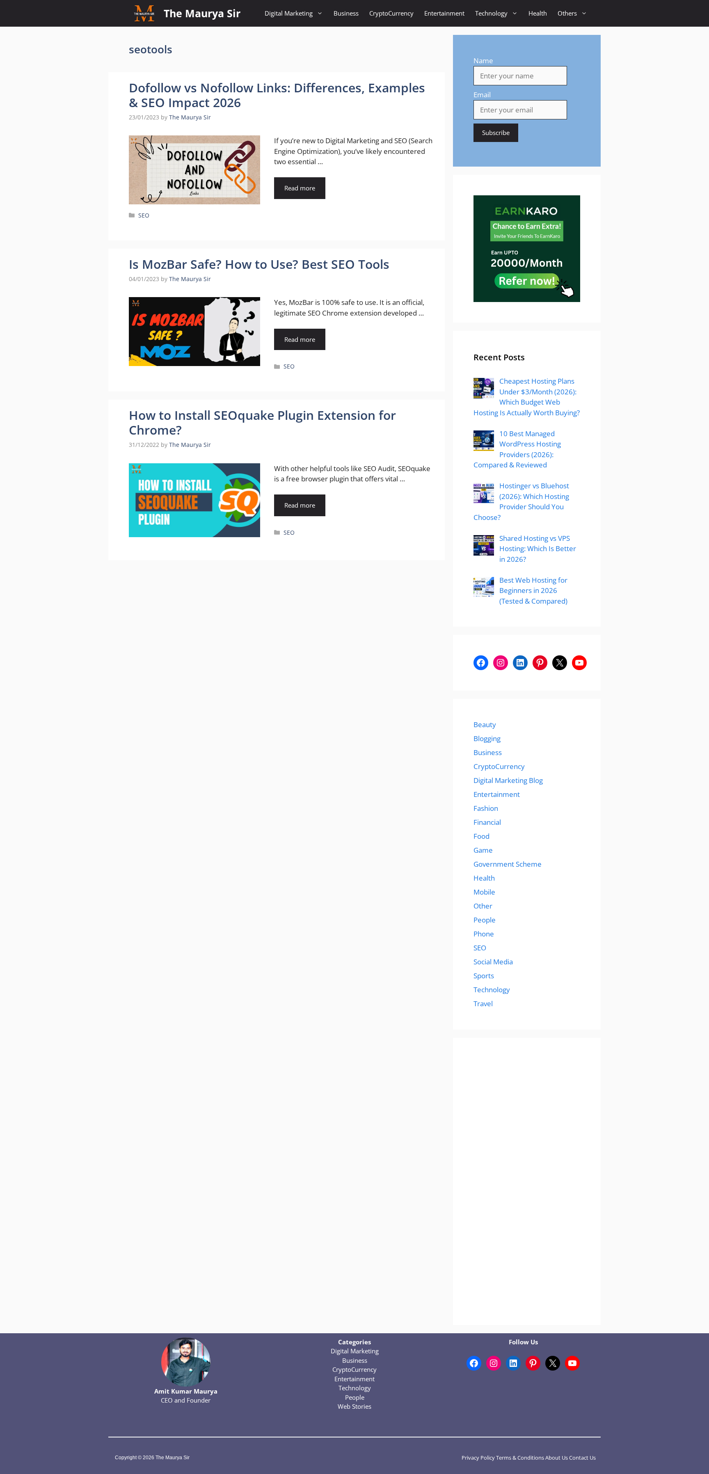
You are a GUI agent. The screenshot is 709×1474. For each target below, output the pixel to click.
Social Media (493, 961)
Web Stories (354, 1406)
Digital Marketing (289, 13)
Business (346, 13)
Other (482, 906)
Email (482, 94)
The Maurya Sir (202, 13)
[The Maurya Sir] (144, 13)
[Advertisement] (526, 1181)
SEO (143, 215)
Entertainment (444, 13)
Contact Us (582, 1457)
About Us (556, 1457)
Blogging (487, 738)
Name (483, 60)
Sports (483, 975)
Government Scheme (507, 864)
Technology (491, 13)
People (484, 920)
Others (567, 13)
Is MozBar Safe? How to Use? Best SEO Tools (259, 264)
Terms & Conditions (520, 1457)
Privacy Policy (478, 1457)
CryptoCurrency (391, 13)
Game (483, 850)
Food (481, 836)
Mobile (484, 892)
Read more (299, 188)
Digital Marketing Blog (508, 780)
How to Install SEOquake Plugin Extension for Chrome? (262, 422)
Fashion (485, 808)
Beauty (484, 724)
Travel (483, 1003)
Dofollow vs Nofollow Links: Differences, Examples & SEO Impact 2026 (277, 95)
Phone (483, 933)
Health (537, 13)
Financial (487, 822)
